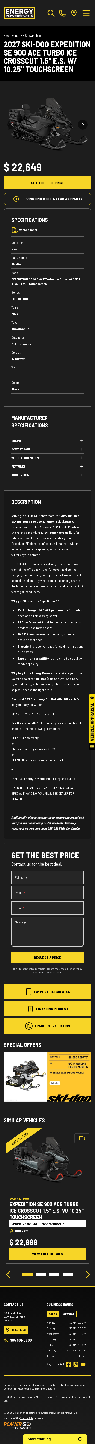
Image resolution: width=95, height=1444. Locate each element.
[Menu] (86, 13)
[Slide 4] (68, 1274)
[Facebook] (68, 1364)
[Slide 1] (27, 1274)
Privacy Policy (74, 968)
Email (19, 908)
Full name (22, 877)
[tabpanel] (67, 1339)
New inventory (13, 35)
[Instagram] (76, 1364)
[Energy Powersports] (19, 13)
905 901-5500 (21, 1340)
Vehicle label (28, 230)
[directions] (74, 13)
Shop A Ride (26, 1418)
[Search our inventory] (51, 13)
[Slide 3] (54, 1274)
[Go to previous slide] (12, 125)
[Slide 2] (41, 1274)
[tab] (53, 1314)
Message (21, 922)
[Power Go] (41, 1425)
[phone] (62, 13)
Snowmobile (33, 35)
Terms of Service (46, 972)
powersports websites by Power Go (58, 1412)
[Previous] (8, 1274)
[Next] (86, 1274)
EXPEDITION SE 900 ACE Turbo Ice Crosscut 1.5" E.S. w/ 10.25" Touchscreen (46, 1210)
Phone (20, 893)
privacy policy (68, 1396)
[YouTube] (83, 1364)
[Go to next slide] (83, 125)
